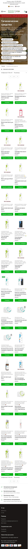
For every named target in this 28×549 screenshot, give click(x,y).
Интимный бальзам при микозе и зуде (21, 320)
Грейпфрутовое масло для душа (20, 152)
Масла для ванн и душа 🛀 (9, 42)
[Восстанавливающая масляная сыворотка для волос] (7, 424)
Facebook (3, 529)
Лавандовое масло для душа (20, 181)
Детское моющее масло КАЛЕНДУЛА (20, 378)
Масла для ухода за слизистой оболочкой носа (11, 57)
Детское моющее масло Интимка (19, 349)
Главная (3, 66)
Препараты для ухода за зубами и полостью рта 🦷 (12, 53)
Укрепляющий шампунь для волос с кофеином (7, 468)
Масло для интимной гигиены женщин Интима (6, 293)
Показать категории (8, 69)
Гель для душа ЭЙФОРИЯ (18, 266)
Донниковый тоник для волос (7, 407)
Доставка (3, 523)
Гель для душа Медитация (4, 237)
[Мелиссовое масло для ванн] (7, 112)
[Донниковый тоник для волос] (7, 394)
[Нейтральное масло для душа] (21, 197)
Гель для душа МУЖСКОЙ (18, 238)
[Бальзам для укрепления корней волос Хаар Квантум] (21, 394)
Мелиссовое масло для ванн (7, 123)
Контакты (3, 510)
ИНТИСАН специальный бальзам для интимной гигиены (7, 321)
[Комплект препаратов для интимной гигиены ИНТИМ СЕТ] (21, 281)
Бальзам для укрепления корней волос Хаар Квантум (20, 408)
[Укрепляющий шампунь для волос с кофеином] (7, 453)
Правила (3, 519)
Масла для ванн (5, 93)
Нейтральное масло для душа (20, 208)
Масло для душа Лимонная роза (5, 152)
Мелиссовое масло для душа (7, 208)
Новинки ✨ (9, 461)
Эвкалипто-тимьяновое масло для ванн (7, 97)
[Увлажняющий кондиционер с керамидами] (21, 453)
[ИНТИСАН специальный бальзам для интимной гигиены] (7, 310)
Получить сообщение (21, 102)
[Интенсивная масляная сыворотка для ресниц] (21, 424)
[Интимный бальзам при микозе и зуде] (21, 310)
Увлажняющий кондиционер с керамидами (18, 468)
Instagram (3, 531)
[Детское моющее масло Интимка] (21, 338)
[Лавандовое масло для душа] (21, 168)
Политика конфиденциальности (9, 521)
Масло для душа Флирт (7, 178)
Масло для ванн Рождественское (19, 125)
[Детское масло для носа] (7, 365)
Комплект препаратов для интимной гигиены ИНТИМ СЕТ (20, 294)
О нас (2, 512)
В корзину (7, 102)
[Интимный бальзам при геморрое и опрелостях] (7, 338)
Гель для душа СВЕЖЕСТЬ (4, 266)
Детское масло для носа (6, 377)
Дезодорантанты (7, 39)
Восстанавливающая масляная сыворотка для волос (6, 437)
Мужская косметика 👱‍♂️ (20, 235)
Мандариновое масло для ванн (20, 97)
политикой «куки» (14, 4)
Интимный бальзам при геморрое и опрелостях (7, 349)
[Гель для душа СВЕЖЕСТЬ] (7, 253)
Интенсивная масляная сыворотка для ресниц (20, 436)
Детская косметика (6, 372)
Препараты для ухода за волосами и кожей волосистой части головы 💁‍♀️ (12, 48)
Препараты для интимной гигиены (12, 45)
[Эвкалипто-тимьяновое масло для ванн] (7, 86)
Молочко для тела (7, 60)
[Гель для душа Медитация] (7, 224)
